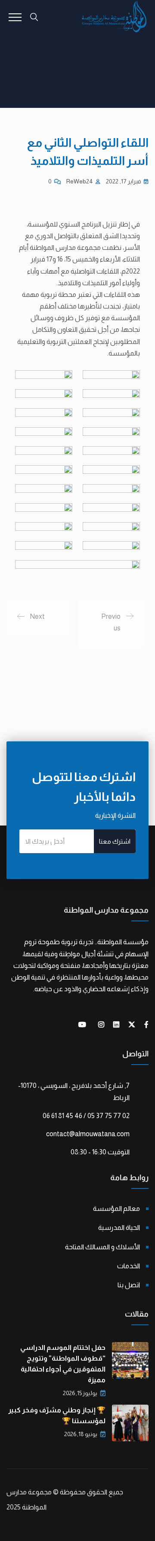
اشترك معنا (114, 841)
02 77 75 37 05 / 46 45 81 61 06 (86, 1115)
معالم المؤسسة (116, 1208)
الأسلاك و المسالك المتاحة (102, 1247)
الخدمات (128, 1266)
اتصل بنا (129, 1285)
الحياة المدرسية (119, 1227)
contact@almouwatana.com (88, 1134)
